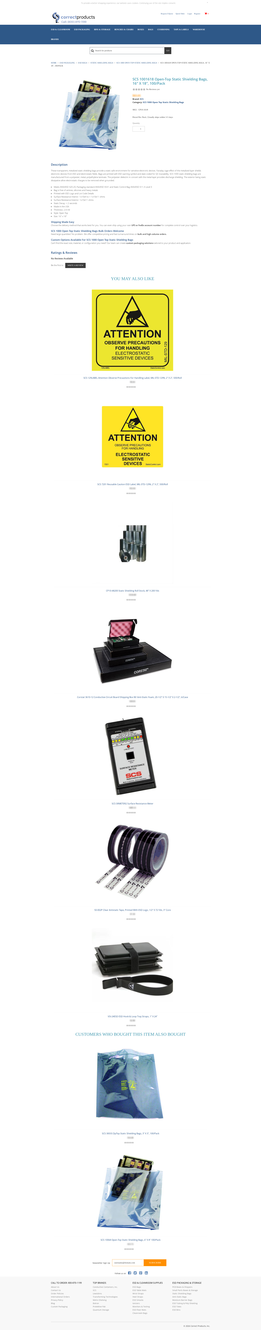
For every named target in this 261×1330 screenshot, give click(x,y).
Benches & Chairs (123, 30)
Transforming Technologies (105, 1296)
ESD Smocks (138, 1300)
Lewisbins (97, 1293)
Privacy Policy (57, 1300)
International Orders (60, 1296)
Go (167, 50)
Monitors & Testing (141, 1306)
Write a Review (75, 265)
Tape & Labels (181, 30)
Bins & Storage (102, 30)
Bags (150, 30)
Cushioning (163, 30)
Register (197, 14)
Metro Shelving (100, 1300)
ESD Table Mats (139, 1290)
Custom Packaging (59, 1306)
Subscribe (155, 1263)
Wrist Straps (138, 1293)
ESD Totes (176, 1306)
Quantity (136, 123)
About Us (55, 1287)
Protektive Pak (99, 1306)
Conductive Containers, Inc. (105, 1287)
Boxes (141, 30)
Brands (55, 39)
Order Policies (57, 1293)
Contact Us (56, 1290)
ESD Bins (176, 1310)
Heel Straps (138, 1296)
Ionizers (136, 1303)
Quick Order (180, 14)
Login (189, 14)
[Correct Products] (85, 18)
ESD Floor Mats (139, 1310)
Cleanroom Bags (140, 1313)
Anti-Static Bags (179, 1296)
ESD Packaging (82, 30)
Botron (96, 1303)
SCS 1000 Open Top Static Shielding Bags (137, 63)
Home (54, 63)
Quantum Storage (101, 1310)
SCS (141, 99)
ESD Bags (82, 63)
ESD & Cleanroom (60, 30)
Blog (53, 1303)
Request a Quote (167, 14)
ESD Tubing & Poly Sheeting (185, 1303)
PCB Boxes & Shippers (182, 1287)
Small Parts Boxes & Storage (185, 1290)
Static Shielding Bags (102, 63)
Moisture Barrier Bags (182, 1300)
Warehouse (199, 30)
